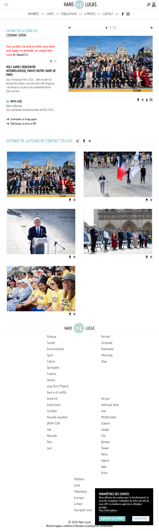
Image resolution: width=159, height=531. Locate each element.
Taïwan (105, 448)
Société (51, 343)
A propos (89, 14)
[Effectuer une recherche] (148, 4)
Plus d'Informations (108, 510)
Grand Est (52, 399)
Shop (104, 361)
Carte (50, 14)
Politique (51, 337)
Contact (108, 14)
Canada (105, 429)
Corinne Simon (16, 35)
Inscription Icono (83, 510)
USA (103, 436)
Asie (103, 411)
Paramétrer (140, 518)
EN (55, 61)
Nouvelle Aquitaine (57, 417)
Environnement (55, 349)
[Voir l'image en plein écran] (151, 99)
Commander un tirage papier (23, 119)
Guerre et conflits (57, 392)
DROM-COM (53, 423)
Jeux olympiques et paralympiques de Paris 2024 (30, 110)
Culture (51, 361)
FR (51, 61)
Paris (49, 442)
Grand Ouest (53, 405)
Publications (69, 14)
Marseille (52, 436)
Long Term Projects (58, 386)
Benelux (105, 442)
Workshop (107, 355)
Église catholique (14, 106)
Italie (103, 467)
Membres (33, 14)
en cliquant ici (20, 55)
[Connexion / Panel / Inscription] (154, 4)
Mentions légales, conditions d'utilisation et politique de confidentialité (79, 526)
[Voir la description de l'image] (147, 99)
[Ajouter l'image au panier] (142, 99)
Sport (50, 355)
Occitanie (52, 411)
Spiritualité (53, 368)
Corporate (106, 343)
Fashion (51, 380)
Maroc (104, 454)
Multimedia (107, 349)
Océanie (105, 423)
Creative (51, 374)
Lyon (49, 448)
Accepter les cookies (112, 518)
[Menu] (6, 4)
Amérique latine (110, 405)
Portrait (105, 337)
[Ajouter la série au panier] (89, 141)
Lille (49, 429)
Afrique (105, 399)
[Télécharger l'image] (138, 99)
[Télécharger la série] (84, 141)
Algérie (105, 460)
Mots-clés (16, 101)
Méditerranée (108, 417)
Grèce (104, 473)
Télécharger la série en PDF (23, 123)
